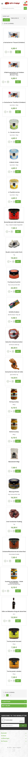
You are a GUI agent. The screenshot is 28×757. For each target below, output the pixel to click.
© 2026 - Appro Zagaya (14, 747)
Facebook (14, 750)
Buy (18, 52)
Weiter (10, 695)
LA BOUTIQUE (6, 701)
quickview (14, 34)
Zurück (4, 695)
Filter (6, 20)
